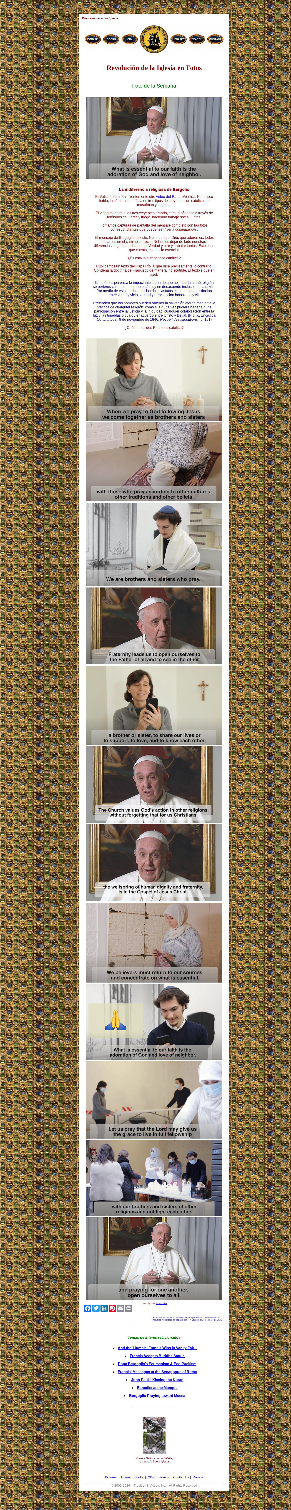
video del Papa (168, 197)
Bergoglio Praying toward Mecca (157, 1396)
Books (138, 1477)
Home (126, 1477)
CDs (151, 1477)
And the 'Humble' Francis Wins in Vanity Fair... (157, 1348)
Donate (198, 1477)
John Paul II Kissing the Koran (157, 1380)
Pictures (111, 1477)
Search (163, 1477)
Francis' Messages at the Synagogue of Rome (157, 1372)
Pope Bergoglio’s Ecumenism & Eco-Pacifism (157, 1364)
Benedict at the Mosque (157, 1388)
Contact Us (181, 1477)
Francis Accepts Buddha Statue (157, 1356)
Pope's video (161, 1303)
